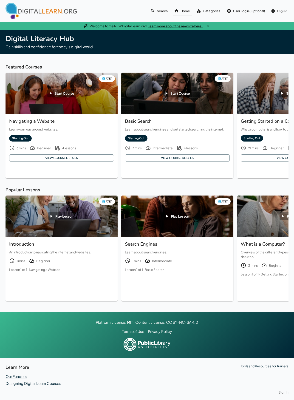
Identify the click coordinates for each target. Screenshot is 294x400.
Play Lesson (64, 216)
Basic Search (154, 269)
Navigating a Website (44, 269)
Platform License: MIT (114, 322)
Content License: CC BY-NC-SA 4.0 (166, 322)
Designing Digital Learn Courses (33, 383)
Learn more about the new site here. (175, 26)
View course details (61, 158)
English (282, 11)
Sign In (283, 392)
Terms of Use (133, 331)
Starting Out (20, 138)
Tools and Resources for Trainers (264, 366)
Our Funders (16, 376)
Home (185, 11)
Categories (211, 11)
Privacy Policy (160, 331)
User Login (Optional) (249, 11)
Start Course (64, 93)
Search (162, 11)
